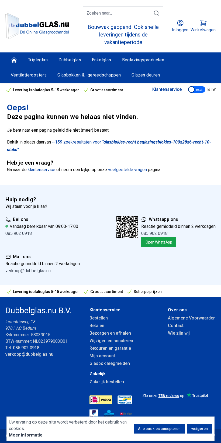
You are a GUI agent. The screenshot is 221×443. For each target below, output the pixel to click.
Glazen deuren (146, 75)
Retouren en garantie (110, 348)
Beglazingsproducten (143, 59)
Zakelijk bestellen (106, 381)
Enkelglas (101, 59)
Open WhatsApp (159, 242)
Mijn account (102, 355)
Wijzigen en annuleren (111, 340)
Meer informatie (26, 435)
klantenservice (41, 169)
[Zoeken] (156, 13)
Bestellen (98, 318)
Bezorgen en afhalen (110, 333)
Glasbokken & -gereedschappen (89, 75)
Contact (176, 325)
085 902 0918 (18, 233)
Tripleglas (38, 59)
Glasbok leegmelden (109, 363)
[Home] (14, 60)
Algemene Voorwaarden (192, 318)
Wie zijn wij (179, 333)
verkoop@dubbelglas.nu (28, 270)
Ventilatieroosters (29, 75)
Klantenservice (167, 89)
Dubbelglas (69, 59)
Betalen (96, 325)
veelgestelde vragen (127, 169)
